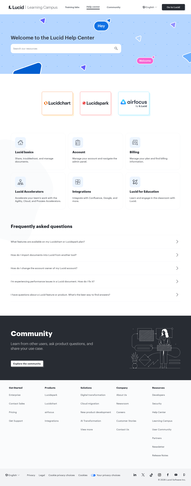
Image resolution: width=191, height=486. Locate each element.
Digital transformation (93, 394)
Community (113, 7)
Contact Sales (17, 403)
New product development (96, 412)
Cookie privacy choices (61, 475)
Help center (93, 6)
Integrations (52, 420)
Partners (157, 438)
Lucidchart (51, 403)
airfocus (49, 412)
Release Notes (160, 455)
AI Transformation (91, 420)
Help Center (159, 412)
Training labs (72, 7)
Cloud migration (90, 403)
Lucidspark (51, 394)
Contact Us (122, 429)
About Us (121, 394)
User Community (161, 429)
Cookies (82, 475)
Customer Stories (126, 420)
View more (87, 429)
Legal (42, 475)
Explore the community (27, 363)
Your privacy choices (108, 475)
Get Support (16, 420)
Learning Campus (162, 420)
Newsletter (158, 446)
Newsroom (122, 403)
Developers (158, 394)
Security (157, 403)
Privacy (31, 475)
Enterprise (14, 394)
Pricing (13, 412)
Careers (120, 412)
